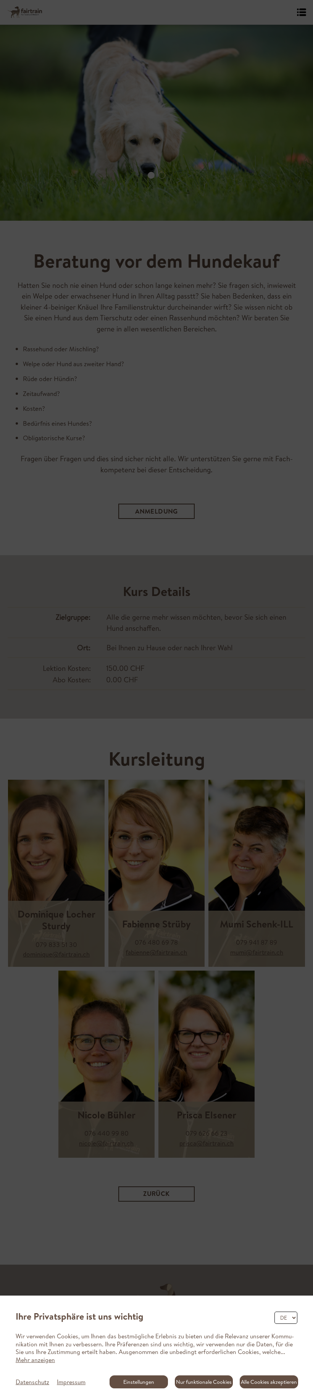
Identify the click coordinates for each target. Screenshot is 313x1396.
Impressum (71, 1382)
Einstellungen (138, 1382)
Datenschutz (32, 1382)
